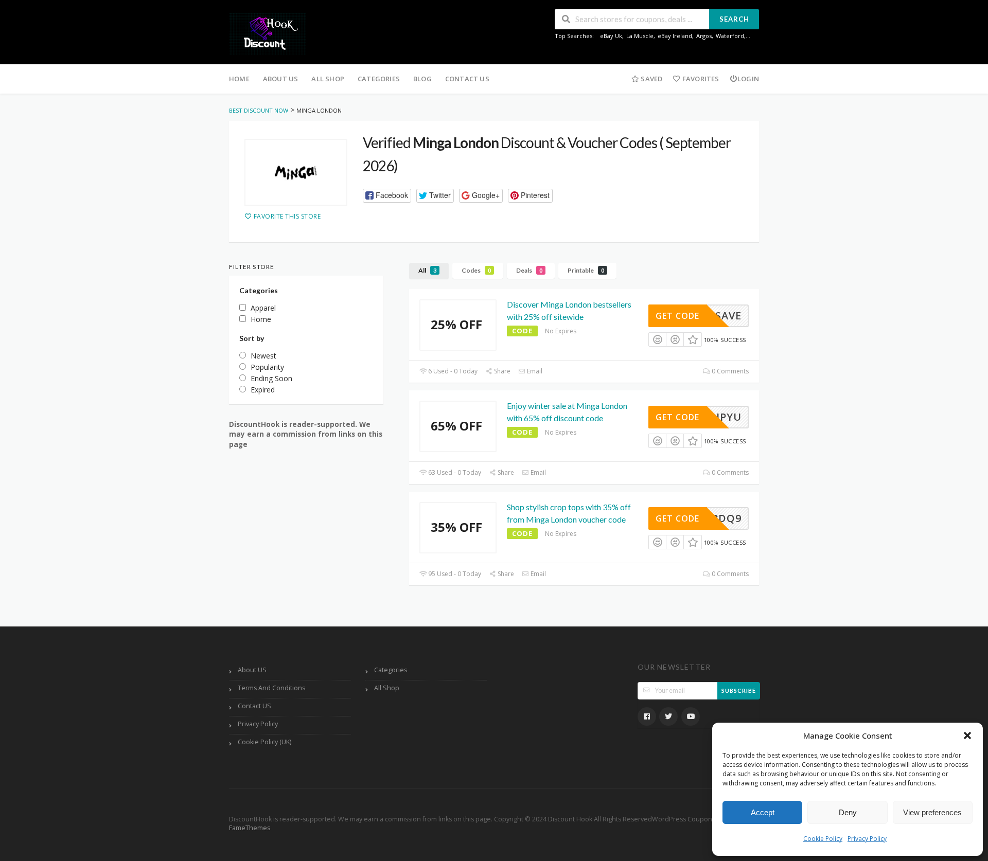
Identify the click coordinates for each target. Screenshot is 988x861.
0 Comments (729, 371)
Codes (476, 270)
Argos (704, 36)
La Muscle (640, 36)
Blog (422, 78)
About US (280, 78)
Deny (848, 812)
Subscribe (738, 690)
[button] (967, 735)
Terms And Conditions (271, 688)
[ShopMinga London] (295, 172)
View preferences (932, 812)
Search (734, 19)
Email (533, 371)
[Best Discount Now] (267, 33)
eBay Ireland (675, 36)
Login (748, 78)
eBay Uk (611, 36)
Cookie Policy (822, 838)
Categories (379, 78)
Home (239, 78)
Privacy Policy (867, 838)
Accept (762, 812)
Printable (586, 270)
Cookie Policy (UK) (264, 742)
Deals (529, 270)
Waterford (730, 36)
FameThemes (249, 827)
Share (501, 371)
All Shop (327, 78)
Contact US (467, 78)
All (427, 270)
